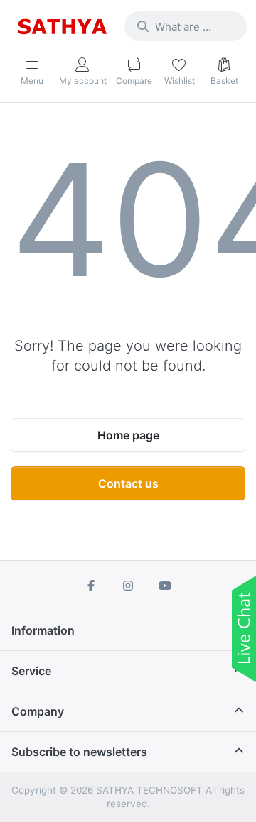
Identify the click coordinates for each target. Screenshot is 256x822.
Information (43, 630)
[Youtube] (165, 585)
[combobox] (185, 26)
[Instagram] (128, 585)
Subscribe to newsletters (79, 752)
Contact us (128, 483)
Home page (128, 435)
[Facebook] (91, 585)
